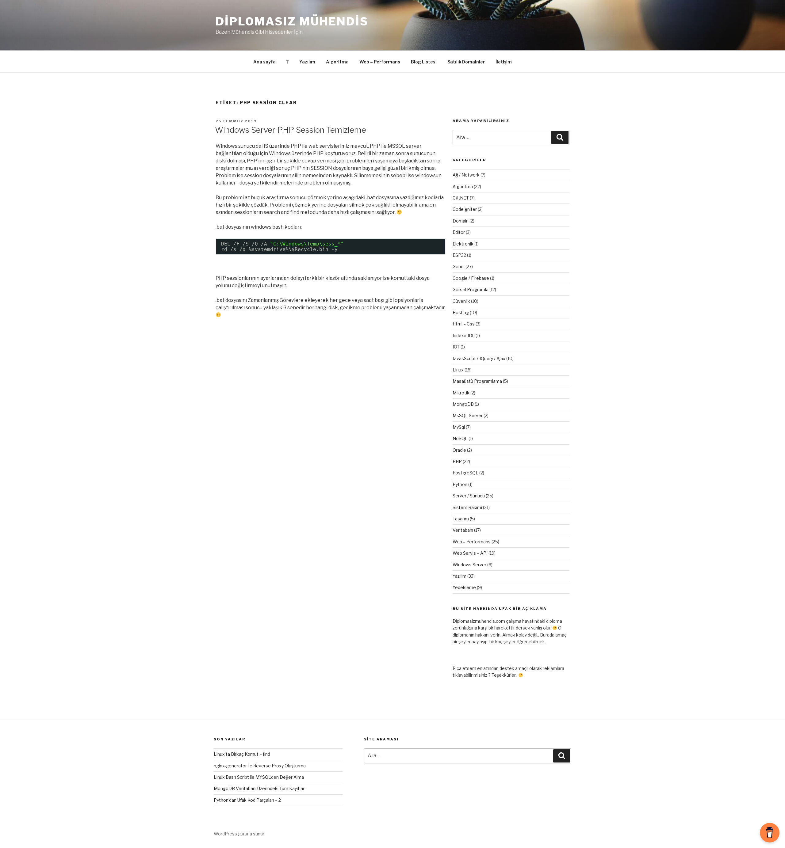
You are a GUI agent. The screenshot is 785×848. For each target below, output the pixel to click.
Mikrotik (461, 392)
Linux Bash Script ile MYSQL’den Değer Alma (259, 777)
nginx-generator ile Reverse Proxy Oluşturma (260, 765)
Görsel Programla (470, 289)
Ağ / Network (466, 174)
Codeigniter (465, 209)
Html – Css (464, 323)
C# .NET (461, 197)
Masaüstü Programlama (477, 381)
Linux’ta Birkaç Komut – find (242, 754)
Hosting (461, 312)
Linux (458, 369)
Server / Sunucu (469, 495)
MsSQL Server (468, 415)
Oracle (459, 450)
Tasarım (461, 518)
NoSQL (460, 438)
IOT (456, 346)
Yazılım (307, 61)
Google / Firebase (471, 278)
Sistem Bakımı (467, 507)
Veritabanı (463, 530)
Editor (459, 232)
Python (460, 484)
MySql (459, 427)
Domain (461, 220)
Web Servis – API (470, 553)
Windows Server (469, 564)
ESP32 (459, 255)
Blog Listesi (424, 61)
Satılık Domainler (466, 61)
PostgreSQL (465, 472)
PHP (457, 461)
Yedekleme (464, 587)
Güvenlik (461, 301)
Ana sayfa (264, 61)
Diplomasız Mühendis (292, 21)
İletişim (504, 61)
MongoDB (463, 404)
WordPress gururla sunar (239, 833)
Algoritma (337, 61)
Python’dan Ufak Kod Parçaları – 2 (247, 800)
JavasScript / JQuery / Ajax (479, 358)
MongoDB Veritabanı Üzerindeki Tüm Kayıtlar (259, 788)
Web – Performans (379, 61)
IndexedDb (464, 335)
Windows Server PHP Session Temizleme (290, 130)
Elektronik (463, 243)
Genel (459, 266)
